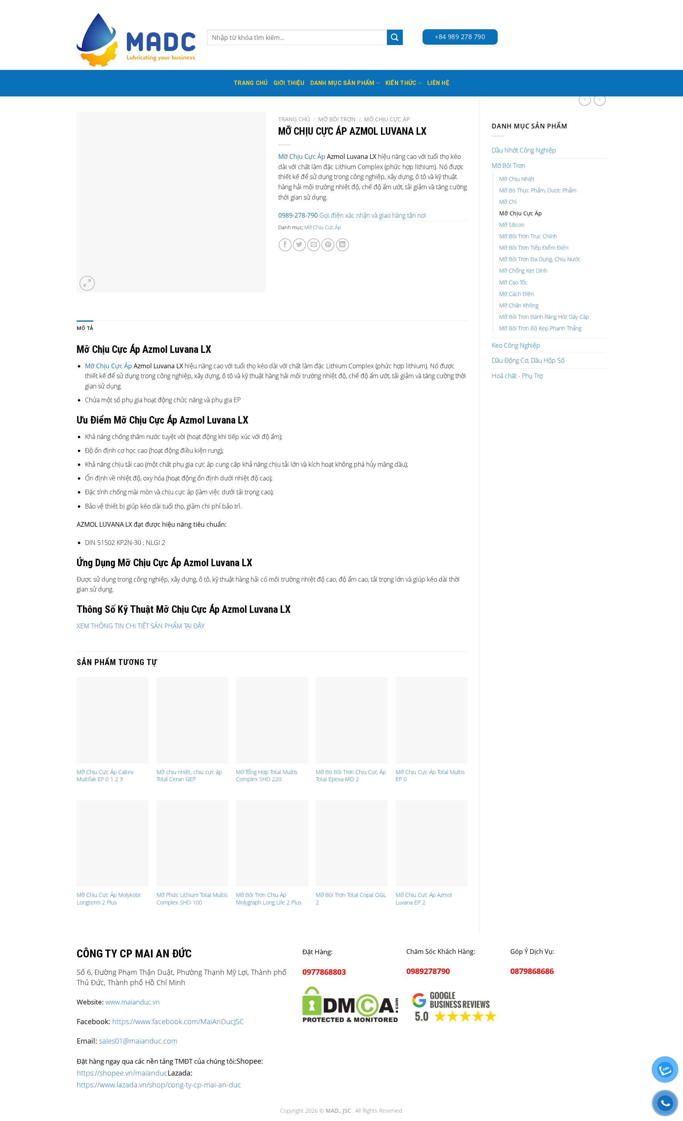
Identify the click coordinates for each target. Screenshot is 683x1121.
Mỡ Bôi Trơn (508, 165)
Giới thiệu (289, 83)
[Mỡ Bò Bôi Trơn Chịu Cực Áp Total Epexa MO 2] (352, 720)
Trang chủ (294, 119)
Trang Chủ (251, 83)
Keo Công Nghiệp (516, 345)
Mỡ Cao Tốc (513, 282)
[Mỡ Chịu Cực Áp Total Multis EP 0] (432, 720)
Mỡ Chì (508, 201)
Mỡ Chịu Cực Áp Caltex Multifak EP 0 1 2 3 (105, 776)
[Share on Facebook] (285, 244)
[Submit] (395, 37)
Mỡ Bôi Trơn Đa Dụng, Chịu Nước (540, 259)
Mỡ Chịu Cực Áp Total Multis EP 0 (430, 776)
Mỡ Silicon (512, 224)
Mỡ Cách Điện (516, 294)
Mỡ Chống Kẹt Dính (523, 270)
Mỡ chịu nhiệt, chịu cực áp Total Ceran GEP (189, 776)
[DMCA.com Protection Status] (350, 1003)
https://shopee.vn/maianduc (122, 1073)
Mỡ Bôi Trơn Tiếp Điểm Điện (533, 247)
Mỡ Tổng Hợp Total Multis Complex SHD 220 (267, 776)
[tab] (85, 328)
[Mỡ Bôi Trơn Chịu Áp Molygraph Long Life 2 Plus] (272, 843)
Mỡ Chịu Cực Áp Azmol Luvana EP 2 (424, 898)
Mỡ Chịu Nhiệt (517, 179)
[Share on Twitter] (299, 244)
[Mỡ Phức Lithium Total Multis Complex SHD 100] (192, 843)
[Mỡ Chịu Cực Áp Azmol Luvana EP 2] (432, 843)
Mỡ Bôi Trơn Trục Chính (528, 236)
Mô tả (85, 328)
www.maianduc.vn (133, 1001)
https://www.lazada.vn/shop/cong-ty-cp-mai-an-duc (159, 1084)
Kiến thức (401, 83)
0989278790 (428, 971)
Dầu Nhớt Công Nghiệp (524, 150)
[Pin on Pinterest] (327, 244)
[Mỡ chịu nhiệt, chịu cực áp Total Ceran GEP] (192, 720)
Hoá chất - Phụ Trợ (517, 375)
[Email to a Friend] (313, 244)
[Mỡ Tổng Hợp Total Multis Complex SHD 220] (272, 720)
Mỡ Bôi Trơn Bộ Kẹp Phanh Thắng (540, 328)
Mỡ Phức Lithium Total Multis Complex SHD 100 (192, 898)
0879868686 (532, 971)
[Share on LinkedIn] (342, 244)
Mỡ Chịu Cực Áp (520, 213)
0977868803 (324, 972)
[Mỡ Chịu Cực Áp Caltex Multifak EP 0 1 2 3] (113, 720)
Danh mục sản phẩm (342, 83)
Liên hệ (438, 83)
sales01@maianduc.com (138, 1041)
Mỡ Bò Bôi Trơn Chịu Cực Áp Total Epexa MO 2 (351, 776)
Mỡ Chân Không (518, 305)
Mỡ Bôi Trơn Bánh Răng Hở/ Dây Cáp (544, 316)
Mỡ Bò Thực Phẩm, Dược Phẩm (537, 190)
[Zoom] (87, 283)
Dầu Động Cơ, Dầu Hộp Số (528, 360)
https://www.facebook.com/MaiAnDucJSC (178, 1021)
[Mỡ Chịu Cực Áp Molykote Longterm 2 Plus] (113, 843)
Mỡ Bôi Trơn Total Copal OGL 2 (351, 898)
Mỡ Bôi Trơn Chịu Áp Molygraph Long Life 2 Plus (269, 898)
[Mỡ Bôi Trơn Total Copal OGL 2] (352, 843)
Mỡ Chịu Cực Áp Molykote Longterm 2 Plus (109, 898)
